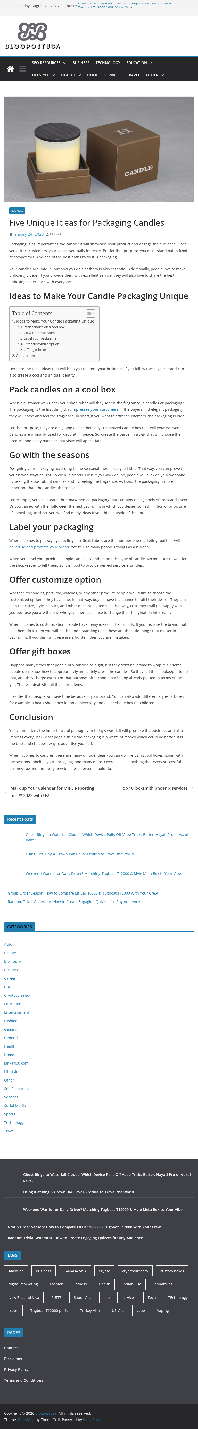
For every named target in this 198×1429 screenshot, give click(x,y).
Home (92, 75)
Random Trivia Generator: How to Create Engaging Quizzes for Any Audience (74, 901)
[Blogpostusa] (10, 69)
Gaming (11, 1029)
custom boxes (172, 1271)
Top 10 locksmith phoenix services (154, 788)
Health (68, 75)
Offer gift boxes (35, 349)
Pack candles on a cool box (44, 327)
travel (13, 1310)
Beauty (10, 952)
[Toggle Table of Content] (88, 313)
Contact (11, 1347)
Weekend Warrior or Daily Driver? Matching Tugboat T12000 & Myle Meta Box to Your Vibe (103, 873)
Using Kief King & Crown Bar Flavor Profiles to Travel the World (80, 854)
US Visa (118, 1310)
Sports (9, 1114)
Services (112, 75)
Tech (152, 1297)
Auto (8, 944)
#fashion (16, 1271)
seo (107, 1297)
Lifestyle (40, 75)
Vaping (163, 1310)
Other (152, 75)
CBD (7, 986)
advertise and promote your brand (39, 546)
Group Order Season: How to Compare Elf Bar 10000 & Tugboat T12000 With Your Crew (124, 8)
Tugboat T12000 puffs (49, 1310)
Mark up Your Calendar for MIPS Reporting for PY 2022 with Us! (52, 791)
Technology (108, 62)
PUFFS (56, 1297)
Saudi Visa (83, 1297)
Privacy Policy (16, 1369)
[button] (63, 62)
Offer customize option (42, 344)
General (11, 1037)
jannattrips (162, 1284)
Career (10, 978)
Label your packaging (40, 338)
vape (141, 1310)
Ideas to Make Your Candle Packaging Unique (55, 321)
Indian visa (131, 1284)
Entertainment (16, 1012)
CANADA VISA (75, 1271)
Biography (13, 961)
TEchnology (178, 1297)
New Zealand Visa (24, 1297)
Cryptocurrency (17, 995)
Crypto (104, 1271)
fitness (81, 1284)
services (129, 1297)
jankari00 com (16, 1063)
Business (80, 62)
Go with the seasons (39, 332)
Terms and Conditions (23, 1380)
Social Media (15, 1105)
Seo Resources (46, 62)
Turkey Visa (90, 1310)
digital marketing (23, 1284)
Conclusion (25, 355)
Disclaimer (13, 1358)
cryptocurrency (135, 1271)
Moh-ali (55, 234)
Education (136, 62)
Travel (133, 75)
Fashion (11, 1020)
